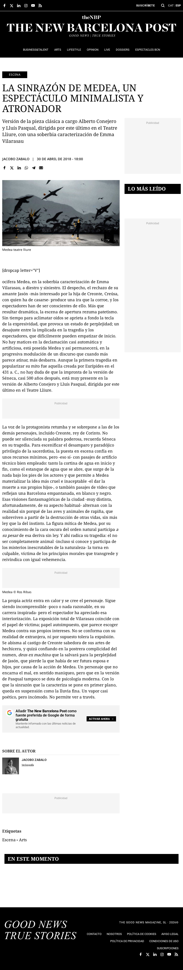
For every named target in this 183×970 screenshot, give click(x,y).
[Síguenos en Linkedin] (19, 5)
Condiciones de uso (164, 941)
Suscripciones (168, 948)
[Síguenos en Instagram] (26, 5)
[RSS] (40, 5)
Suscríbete (145, 5)
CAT (171, 5)
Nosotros (114, 934)
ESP (178, 5)
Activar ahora (99, 719)
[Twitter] (12, 168)
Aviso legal (170, 934)
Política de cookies (141, 934)
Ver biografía (28, 765)
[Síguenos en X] (11, 5)
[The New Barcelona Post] (40, 930)
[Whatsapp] (26, 168)
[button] (163, 5)
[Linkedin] (19, 168)
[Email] (41, 168)
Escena (15, 75)
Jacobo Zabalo (15, 159)
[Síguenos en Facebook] (4, 5)
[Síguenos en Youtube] (33, 5)
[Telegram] (33, 168)
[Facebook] (4, 168)
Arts (23, 839)
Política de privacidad (127, 941)
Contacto (94, 934)
